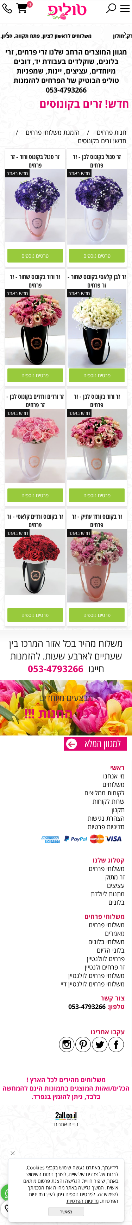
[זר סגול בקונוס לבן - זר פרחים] (97, 242)
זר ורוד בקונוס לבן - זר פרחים (97, 400)
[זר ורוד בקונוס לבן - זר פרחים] (97, 477)
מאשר (66, 1211)
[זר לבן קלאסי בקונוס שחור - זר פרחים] (97, 365)
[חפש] (111, 8)
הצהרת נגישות (106, 818)
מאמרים (115, 933)
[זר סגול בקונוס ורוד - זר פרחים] (35, 239)
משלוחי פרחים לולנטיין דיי (93, 984)
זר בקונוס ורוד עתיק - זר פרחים (97, 520)
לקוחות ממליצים (104, 793)
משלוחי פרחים (107, 868)
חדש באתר (79, 173)
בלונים (116, 902)
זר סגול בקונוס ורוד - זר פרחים (35, 160)
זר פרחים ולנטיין (104, 967)
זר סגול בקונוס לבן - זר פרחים (97, 160)
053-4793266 (87, 1006)
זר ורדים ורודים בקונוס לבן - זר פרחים (35, 400)
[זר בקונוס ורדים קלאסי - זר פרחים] (35, 592)
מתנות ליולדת (108, 894)
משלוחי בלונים (106, 941)
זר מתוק (115, 877)
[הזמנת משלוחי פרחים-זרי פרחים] (95, 744)
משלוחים (113, 784)
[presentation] (7, 34)
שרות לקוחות (109, 801)
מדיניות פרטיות (106, 826)
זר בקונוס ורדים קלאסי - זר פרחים (35, 520)
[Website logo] (66, 11)
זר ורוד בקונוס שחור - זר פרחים (35, 280)
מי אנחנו (114, 776)
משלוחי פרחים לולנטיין (96, 975)
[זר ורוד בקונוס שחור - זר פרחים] (35, 362)
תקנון (118, 810)
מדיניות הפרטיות (83, 1201)
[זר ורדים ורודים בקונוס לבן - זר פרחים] (35, 480)
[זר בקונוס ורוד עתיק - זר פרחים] (97, 600)
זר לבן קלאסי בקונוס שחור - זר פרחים (97, 280)
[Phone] (7, 8)
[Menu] (125, 8)
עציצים (116, 885)
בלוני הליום (110, 950)
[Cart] (21, 8)
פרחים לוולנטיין (106, 958)
